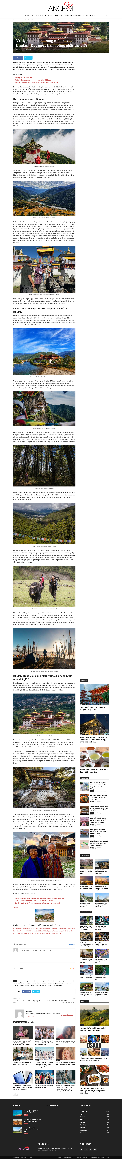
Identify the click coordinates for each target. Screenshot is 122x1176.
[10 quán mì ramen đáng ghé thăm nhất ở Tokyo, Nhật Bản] (84, 798)
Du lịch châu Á (17, 983)
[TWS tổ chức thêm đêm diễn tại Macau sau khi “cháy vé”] (23, 1053)
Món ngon (83, 1133)
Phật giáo (16, 985)
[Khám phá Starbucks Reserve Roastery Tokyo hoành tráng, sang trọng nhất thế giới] (94, 724)
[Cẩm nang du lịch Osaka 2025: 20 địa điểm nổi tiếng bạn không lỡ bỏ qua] (94, 1045)
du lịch (56, 65)
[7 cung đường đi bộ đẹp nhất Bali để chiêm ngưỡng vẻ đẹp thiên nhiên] (94, 1015)
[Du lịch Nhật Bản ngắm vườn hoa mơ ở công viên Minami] (86, 864)
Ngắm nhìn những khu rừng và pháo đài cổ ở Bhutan (33, 80)
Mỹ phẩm (83, 1117)
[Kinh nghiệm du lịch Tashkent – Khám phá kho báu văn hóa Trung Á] (17, 1113)
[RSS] (90, 1149)
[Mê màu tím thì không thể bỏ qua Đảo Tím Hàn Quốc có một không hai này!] (102, 953)
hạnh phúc (68, 983)
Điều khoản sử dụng (69, 1157)
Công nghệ (58, 15)
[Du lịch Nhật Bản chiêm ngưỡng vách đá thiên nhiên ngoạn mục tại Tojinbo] (102, 864)
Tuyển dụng (78, 1157)
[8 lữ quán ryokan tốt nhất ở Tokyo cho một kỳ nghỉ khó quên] (84, 810)
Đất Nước (34, 983)
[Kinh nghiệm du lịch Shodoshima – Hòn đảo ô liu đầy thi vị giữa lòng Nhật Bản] (17, 1130)
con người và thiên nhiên (46, 981)
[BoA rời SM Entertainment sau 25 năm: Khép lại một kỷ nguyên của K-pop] (65, 1032)
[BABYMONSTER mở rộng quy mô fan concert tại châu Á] (44, 1077)
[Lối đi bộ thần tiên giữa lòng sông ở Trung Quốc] (102, 970)
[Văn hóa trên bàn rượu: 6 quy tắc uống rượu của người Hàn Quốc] (84, 844)
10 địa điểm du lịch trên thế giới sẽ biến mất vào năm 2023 (34, 901)
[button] (106, 15)
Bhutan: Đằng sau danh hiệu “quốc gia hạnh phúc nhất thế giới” (37, 82)
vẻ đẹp (50, 985)
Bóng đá (82, 1127)
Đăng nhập (72, 944)
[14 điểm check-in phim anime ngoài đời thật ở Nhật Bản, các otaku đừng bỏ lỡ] (84, 786)
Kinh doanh (77, 15)
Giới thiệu (60, 1157)
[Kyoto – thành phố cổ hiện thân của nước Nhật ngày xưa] (86, 953)
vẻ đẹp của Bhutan (57, 985)
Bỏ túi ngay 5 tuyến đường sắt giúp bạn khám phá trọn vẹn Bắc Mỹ (37, 903)
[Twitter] (95, 1149)
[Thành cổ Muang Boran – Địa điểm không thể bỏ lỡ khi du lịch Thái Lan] (102, 986)
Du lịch (42, 15)
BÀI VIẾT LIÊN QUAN (19, 1022)
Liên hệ (107, 1157)
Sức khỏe (86, 15)
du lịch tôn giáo (26, 983)
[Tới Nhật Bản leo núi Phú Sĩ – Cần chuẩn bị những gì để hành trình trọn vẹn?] (86, 970)
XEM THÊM (31, 1022)
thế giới (32, 985)
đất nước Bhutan (42, 983)
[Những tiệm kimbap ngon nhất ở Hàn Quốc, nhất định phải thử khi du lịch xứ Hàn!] (102, 936)
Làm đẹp (49, 15)
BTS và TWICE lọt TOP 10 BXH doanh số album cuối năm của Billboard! (61, 1002)
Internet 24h (83, 1130)
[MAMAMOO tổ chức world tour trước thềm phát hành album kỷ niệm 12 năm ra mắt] (44, 1032)
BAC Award (101, 1157)
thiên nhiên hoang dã (41, 985)
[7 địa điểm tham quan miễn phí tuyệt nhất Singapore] (102, 897)
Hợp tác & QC (86, 1157)
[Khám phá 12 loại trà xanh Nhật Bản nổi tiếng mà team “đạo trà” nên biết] (94, 757)
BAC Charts (94, 1157)
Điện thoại (16, 1083)
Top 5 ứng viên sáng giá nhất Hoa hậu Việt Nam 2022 (27, 1002)
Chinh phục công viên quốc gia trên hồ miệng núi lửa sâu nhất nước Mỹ (39, 898)
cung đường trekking (59, 981)
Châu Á (22, 36)
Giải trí (26, 15)
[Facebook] (81, 1149)
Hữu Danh (29, 1011)
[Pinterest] (86, 1149)
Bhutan (31, 981)
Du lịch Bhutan (69, 981)
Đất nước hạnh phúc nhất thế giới (56, 983)
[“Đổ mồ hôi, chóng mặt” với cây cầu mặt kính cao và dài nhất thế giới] (86, 897)
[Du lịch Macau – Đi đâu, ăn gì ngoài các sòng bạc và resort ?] (86, 880)
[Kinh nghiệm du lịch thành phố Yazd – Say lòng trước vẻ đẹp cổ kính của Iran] (17, 1122)
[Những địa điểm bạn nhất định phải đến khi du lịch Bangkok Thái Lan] (102, 880)
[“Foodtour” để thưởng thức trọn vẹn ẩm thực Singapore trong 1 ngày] (94, 1075)
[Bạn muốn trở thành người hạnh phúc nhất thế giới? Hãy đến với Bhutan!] (86, 986)
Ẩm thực (34, 15)
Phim (81, 1114)
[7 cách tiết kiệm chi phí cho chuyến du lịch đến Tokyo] (94, 694)
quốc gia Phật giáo (24, 985)
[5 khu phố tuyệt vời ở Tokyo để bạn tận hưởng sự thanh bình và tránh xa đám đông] (84, 833)
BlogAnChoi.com (43, 1148)
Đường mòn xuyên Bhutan (24, 77)
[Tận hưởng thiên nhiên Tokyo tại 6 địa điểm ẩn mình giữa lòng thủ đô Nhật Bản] (84, 821)
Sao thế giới (16, 1038)
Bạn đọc (95, 15)
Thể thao (67, 15)
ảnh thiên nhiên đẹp (23, 981)
